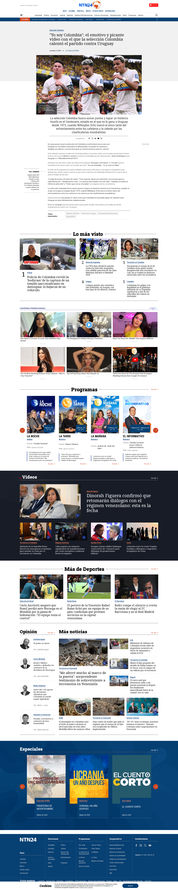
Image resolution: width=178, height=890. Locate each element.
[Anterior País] (157, 18)
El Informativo (133, 436)
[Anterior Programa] (22, 430)
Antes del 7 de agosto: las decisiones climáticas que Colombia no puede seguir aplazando (43, 694)
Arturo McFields (39, 659)
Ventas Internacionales (116, 863)
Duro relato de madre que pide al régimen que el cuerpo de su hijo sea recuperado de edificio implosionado (108, 725)
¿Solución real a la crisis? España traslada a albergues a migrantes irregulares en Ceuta (104, 458)
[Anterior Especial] (22, 786)
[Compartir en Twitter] (92, 138)
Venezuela (23, 863)
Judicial (62, 15)
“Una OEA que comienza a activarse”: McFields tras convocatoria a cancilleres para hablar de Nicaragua (72, 457)
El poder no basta (41, 643)
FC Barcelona (119, 601)
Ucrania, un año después (88, 807)
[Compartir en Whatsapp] (101, 138)
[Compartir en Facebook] (89, 138)
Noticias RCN (50, 881)
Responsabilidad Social (116, 845)
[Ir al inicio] (31, 843)
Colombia (130, 281)
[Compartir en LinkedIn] (95, 138)
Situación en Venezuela (41, 715)
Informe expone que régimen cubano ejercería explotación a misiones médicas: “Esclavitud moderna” (136, 457)
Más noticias (73, 631)
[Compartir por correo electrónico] (98, 138)
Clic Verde (82, 845)
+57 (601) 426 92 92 (147, 855)
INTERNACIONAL (110, 11)
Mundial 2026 (70, 216)
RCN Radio (60, 881)
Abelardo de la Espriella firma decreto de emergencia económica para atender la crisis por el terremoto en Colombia (35, 550)
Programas (132, 15)
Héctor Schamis (42, 730)
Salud (125, 15)
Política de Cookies (86, 887)
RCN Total (148, 881)
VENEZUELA (80, 11)
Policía (29, 273)
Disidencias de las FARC (114, 19)
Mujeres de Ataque (97, 861)
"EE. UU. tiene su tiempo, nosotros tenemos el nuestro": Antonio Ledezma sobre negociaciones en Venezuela (142, 725)
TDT (120, 881)
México (22, 866)
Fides (115, 881)
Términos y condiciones (96, 884)
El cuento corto (131, 806)
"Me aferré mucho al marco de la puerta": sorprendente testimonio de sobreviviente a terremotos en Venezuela (82, 678)
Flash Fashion (95, 849)
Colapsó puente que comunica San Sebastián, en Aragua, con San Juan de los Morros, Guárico (101, 287)
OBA (110, 873)
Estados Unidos (24, 870)
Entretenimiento (115, 15)
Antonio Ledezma (132, 718)
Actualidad (38, 15)
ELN (131, 640)
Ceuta (129, 543)
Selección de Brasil (26, 601)
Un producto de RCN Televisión (133, 881)
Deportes (70, 15)
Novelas (109, 881)
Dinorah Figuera (92, 491)
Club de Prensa (96, 845)
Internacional (24, 873)
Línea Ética (112, 866)
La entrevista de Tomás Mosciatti (84, 853)
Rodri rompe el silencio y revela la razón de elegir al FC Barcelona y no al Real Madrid (136, 608)
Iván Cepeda (89, 19)
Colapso (89, 281)
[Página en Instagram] (140, 845)
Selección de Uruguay (89, 213)
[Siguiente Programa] (155, 430)
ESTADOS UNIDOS (98, 11)
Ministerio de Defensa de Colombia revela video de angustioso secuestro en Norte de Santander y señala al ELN (142, 648)
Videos (29, 477)
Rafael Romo (71, 601)
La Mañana (98, 436)
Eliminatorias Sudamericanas (108, 213)
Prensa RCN (113, 870)
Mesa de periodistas (82, 862)
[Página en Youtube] (150, 845)
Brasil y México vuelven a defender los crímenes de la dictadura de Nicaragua (44, 666)
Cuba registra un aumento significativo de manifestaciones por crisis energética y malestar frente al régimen (70, 550)
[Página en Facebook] (136, 845)
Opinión (140, 15)
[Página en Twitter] (145, 845)
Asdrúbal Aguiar (39, 639)
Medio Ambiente (39, 686)
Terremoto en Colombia (135, 262)
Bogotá (132, 677)
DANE (61, 718)
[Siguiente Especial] (155, 786)
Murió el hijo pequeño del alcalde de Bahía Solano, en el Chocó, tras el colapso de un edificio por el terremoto (143, 667)
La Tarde (65, 436)
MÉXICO (88, 11)
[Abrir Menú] (21, 15)
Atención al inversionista (117, 852)
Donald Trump (100, 19)
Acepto (130, 886)
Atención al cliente (115, 849)
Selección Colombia (56, 30)
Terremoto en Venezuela (68, 668)
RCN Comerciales (80, 881)
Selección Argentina (93, 262)
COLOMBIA (72, 11)
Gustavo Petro (62, 19)
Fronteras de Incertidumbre (45, 807)
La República (69, 881)
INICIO (65, 11)
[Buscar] (156, 15)
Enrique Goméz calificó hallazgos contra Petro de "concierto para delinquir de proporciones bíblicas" (106, 550)
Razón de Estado (84, 866)
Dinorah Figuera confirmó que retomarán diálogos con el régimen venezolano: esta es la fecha (119, 503)
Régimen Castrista (62, 543)
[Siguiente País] (157, 20)
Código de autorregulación (117, 859)
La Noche (33, 436)
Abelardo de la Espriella (76, 19)
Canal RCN (41, 881)
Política (46, 15)
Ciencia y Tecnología (101, 15)
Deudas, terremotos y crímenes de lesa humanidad (43, 721)
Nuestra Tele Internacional (84, 15)
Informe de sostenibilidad (117, 856)
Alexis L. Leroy (42, 705)
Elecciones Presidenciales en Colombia (43, 19)
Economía (54, 15)
